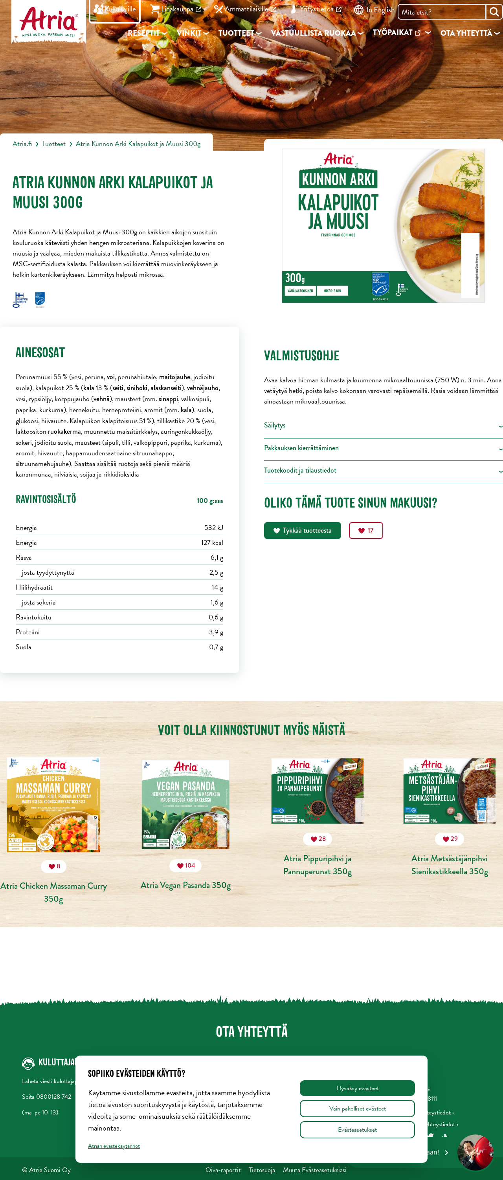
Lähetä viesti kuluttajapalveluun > (62, 1081)
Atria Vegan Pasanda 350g (186, 876)
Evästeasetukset (357, 1129)
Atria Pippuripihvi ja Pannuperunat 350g (317, 855)
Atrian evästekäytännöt (114, 1146)
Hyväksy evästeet (357, 1088)
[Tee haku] (494, 12)
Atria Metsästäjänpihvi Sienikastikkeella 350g (449, 855)
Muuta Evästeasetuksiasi (315, 1170)
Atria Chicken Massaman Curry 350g (53, 883)
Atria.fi (22, 143)
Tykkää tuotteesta (307, 530)
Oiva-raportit (223, 1170)
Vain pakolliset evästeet (357, 1108)
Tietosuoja (262, 1170)
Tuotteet (54, 143)
